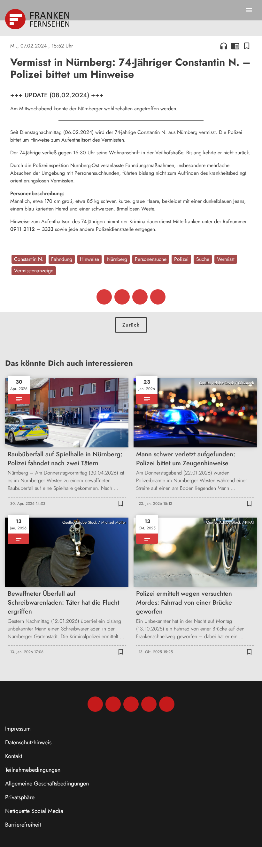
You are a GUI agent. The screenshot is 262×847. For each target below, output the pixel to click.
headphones (223, 45)
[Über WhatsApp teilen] (140, 297)
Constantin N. (28, 259)
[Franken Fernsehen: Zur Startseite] (38, 19)
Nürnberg (117, 259)
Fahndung (61, 259)
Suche (202, 259)
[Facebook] (95, 704)
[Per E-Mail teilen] (158, 297)
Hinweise (89, 259)
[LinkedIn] (149, 704)
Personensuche (150, 259)
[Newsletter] (166, 704)
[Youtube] (131, 704)
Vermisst (226, 259)
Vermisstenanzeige (33, 270)
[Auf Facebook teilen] (104, 297)
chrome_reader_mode (235, 45)
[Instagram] (113, 704)
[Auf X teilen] (122, 297)
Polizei (181, 259)
